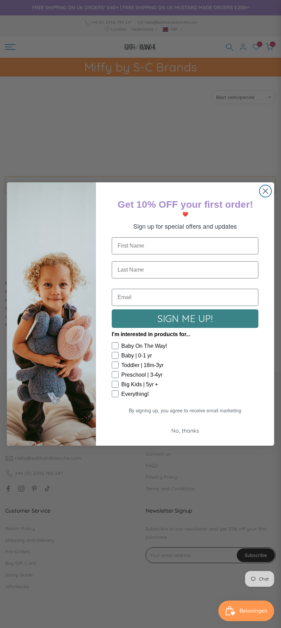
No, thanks (185, 430)
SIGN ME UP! (185, 318)
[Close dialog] (265, 191)
